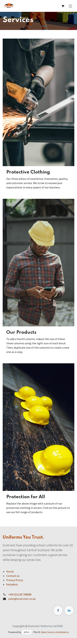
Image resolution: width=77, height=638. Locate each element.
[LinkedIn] (69, 610)
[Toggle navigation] (70, 6)
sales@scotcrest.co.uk (21, 599)
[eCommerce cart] (62, 6)
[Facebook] (58, 610)
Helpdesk (12, 584)
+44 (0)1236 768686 (20, 594)
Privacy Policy (14, 580)
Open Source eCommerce (55, 632)
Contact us (13, 576)
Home (10, 571)
